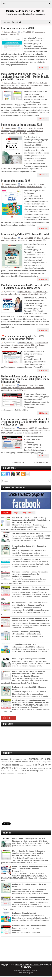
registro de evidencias (13, 771)
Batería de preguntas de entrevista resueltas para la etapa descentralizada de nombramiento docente (30, 574)
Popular (6, 513)
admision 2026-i (41, 292)
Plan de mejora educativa (25, 133)
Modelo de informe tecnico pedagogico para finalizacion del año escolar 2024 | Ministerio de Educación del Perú (25, 379)
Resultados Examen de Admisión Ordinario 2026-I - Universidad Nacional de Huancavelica (26, 286)
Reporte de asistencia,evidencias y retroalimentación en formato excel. (26, 633)
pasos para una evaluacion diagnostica (32, 768)
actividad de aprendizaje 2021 (14, 759)
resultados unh (37, 294)
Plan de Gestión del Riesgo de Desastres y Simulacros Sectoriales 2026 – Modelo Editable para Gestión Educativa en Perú (25, 85)
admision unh (6, 294)
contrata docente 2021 (24, 762)
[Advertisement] (26, 802)
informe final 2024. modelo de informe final (28, 388)
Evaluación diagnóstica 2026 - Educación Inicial (25, 234)
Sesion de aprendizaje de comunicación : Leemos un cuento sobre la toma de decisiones (29, 928)
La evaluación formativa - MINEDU (18, 28)
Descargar (43, 68)
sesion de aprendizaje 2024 (23, 347)
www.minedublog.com (26, 973)
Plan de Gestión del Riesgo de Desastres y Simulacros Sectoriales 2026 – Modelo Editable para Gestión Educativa (25, 76)
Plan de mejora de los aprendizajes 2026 (21, 124)
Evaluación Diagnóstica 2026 (15, 180)
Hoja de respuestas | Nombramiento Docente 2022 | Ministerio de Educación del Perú (30, 604)
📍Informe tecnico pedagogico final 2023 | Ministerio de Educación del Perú (23, 337)
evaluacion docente (10, 765)
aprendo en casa (40, 759)
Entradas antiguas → (42, 462)
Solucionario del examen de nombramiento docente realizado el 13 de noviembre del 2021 (30, 619)
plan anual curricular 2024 (25, 345)
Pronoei (39, 240)
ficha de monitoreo (26, 765)
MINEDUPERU (26, 967)
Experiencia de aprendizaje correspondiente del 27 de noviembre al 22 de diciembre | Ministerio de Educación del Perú (25, 422)
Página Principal (18, 462)
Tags (16, 513)
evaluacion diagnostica (42, 762)
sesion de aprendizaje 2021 (32, 771)
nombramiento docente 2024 (12, 390)
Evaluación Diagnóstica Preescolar (14, 240)
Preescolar (31, 240)
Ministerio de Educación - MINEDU (25, 10)
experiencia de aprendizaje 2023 (26, 433)
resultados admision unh (21, 294)
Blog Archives (28, 513)
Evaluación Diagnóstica (17, 187)
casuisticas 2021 (7, 762)
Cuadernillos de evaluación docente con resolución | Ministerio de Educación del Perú (30, 588)
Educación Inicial (43, 238)
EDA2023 (9, 433)
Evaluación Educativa (34, 187)
